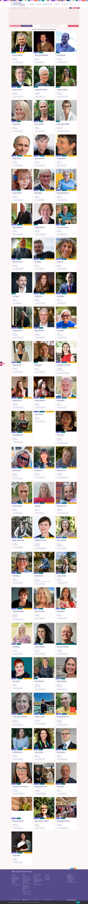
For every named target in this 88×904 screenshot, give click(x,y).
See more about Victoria (18, 619)
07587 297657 (15, 685)
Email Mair (58, 543)
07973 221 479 (37, 266)
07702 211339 (15, 369)
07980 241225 (59, 405)
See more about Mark (17, 512)
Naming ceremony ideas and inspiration (38, 881)
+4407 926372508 (15, 721)
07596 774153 (59, 721)
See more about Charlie (40, 723)
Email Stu (58, 299)
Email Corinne (14, 790)
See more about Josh (39, 421)
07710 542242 (59, 128)
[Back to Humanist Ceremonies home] (18, 4)
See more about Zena (39, 477)
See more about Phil (62, 407)
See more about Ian (39, 268)
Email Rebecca (59, 473)
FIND (1, 362)
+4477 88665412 (60, 335)
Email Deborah (37, 543)
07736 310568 (15, 544)
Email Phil (58, 403)
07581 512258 (37, 651)
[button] (75, 4)
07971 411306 (37, 369)
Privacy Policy (36, 899)
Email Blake (14, 543)
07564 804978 (37, 300)
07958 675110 (37, 231)
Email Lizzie (14, 196)
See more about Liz (62, 337)
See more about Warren (18, 268)
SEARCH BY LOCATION (27, 25)
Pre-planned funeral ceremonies (26, 888)
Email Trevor (59, 230)
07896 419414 (59, 544)
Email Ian (36, 265)
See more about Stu (62, 303)
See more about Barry (39, 337)
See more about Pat (62, 165)
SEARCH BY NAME (15, 25)
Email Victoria (14, 614)
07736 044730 (37, 615)
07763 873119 (15, 405)
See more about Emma (18, 828)
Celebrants (57, 4)
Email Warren (14, 265)
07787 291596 (37, 756)
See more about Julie (39, 759)
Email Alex (14, 684)
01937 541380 (59, 791)
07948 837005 (37, 418)
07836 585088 (59, 439)
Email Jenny (59, 579)
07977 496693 (37, 580)
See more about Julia (17, 653)
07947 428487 (37, 474)
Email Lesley (37, 93)
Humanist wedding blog (15, 884)
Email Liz (58, 334)
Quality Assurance (48, 899)
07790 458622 (37, 791)
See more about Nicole (40, 653)
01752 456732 (37, 721)
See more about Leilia (39, 303)
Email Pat (58, 161)
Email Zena (37, 473)
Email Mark (14, 509)
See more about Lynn (39, 131)
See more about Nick (39, 199)
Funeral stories (47, 878)
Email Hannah (37, 790)
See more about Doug (62, 724)
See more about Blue (39, 372)
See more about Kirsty (18, 131)
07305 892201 (59, 825)
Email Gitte (37, 579)
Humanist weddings (14, 877)
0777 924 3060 (37, 685)
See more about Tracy (62, 199)
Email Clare (14, 368)
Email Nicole (37, 650)
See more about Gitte (39, 583)
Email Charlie (37, 720)
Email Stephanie (60, 368)
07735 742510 (37, 59)
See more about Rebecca (63, 477)
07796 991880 (59, 651)
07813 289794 (59, 474)
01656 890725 (15, 651)
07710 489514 (37, 544)
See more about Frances (18, 407)
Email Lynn (37, 127)
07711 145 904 (15, 59)
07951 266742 (15, 615)
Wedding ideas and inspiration (14, 880)
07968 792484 (59, 266)
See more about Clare (17, 372)
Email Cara (59, 614)
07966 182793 (15, 300)
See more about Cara (62, 618)
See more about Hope (17, 862)
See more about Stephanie (63, 373)
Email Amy (59, 265)
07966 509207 (59, 94)
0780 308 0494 (37, 197)
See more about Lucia (17, 724)
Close (78, 902)
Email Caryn (59, 438)
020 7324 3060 (70, 880)
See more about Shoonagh (63, 131)
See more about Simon (18, 62)
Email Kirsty (14, 127)
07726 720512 (15, 791)
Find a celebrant (13, 7)
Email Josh (37, 417)
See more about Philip (17, 165)
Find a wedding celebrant (15, 878)
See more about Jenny (62, 582)
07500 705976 (15, 335)
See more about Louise (62, 96)
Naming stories (47, 879)
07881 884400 (59, 197)
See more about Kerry (40, 618)
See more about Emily (17, 759)
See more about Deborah (40, 548)
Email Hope (14, 858)
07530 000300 (15, 859)
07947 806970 (15, 163)
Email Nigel (14, 230)
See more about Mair (62, 548)
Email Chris (59, 58)
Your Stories (65, 4)
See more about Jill (39, 512)
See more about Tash (17, 582)
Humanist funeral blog (26, 893)
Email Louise (59, 93)
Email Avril (14, 473)
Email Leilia (37, 299)
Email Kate (36, 161)
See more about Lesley (40, 96)
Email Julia (14, 650)
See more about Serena (62, 512)
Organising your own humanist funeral (26, 886)
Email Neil (36, 58)
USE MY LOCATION (73, 25)
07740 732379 (59, 510)
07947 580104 (59, 231)
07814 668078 (37, 510)
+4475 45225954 (15, 825)
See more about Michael (63, 828)
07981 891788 (37, 405)
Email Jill (36, 509)
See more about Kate (39, 165)
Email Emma (14, 824)
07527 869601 (37, 335)
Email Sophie (37, 230)
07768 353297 (15, 94)
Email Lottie (37, 403)
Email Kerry (37, 614)
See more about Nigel (17, 234)
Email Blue (36, 368)
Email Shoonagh (60, 127)
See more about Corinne (18, 793)
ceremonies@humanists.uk (71, 881)
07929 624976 (15, 197)
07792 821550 (37, 163)
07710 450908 (59, 300)
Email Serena (59, 509)
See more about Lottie (40, 407)
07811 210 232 (15, 756)
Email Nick (36, 196)
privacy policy (37, 902)
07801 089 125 (15, 474)
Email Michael (59, 824)
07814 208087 (15, 439)
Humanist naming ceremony (37, 878)
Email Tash (14, 579)
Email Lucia (14, 720)
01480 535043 (59, 615)
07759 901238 (59, 369)
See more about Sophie (40, 234)
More (71, 4)
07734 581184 (15, 580)
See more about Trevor (62, 234)
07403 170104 (59, 580)
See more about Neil (39, 62)
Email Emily (14, 755)
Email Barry (37, 334)
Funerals (39, 4)
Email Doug (59, 720)
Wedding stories (47, 877)
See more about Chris (62, 62)
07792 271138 (59, 685)
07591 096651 (15, 128)
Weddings (32, 4)
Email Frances (14, 403)
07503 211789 (15, 266)
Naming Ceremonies (48, 4)
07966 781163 (59, 756)
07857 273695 (59, 163)
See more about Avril (17, 478)
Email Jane (14, 438)
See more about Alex (17, 688)
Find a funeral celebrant (27, 879)
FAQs (12, 883)
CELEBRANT (2, 363)
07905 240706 (37, 825)
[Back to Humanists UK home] (72, 900)
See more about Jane (17, 442)
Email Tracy (59, 196)
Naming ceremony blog (38, 884)
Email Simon (14, 58)
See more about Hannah (40, 793)
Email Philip (14, 161)
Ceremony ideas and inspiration (26, 881)
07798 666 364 (37, 94)
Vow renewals (13, 882)
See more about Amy (62, 268)
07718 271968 (59, 59)
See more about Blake (17, 547)
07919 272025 (37, 128)
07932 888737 (15, 510)
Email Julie (36, 755)
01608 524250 (15, 231)
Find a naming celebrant (38, 879)
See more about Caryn (62, 443)
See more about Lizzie (18, 199)
